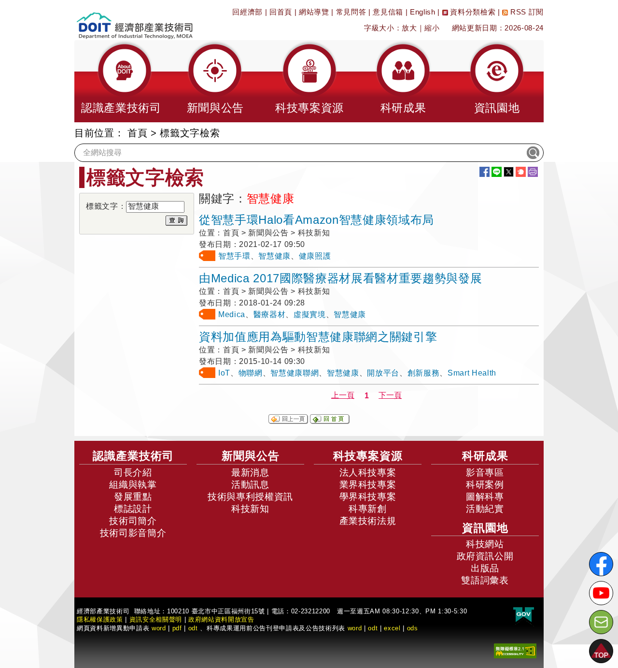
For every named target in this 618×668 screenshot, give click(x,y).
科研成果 (485, 456)
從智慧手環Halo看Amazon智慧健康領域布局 (316, 219)
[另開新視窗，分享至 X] (509, 172)
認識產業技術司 (133, 456)
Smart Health (472, 373)
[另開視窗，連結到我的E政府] (523, 615)
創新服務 (423, 373)
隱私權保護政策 (100, 619)
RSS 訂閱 (526, 12)
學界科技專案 (367, 497)
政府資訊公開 (485, 556)
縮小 (431, 28)
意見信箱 (388, 12)
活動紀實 (485, 509)
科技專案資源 (368, 456)
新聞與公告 (251, 456)
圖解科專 (485, 497)
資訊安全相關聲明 (155, 619)
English (422, 12)
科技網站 (485, 544)
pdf (177, 628)
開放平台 (383, 373)
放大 (409, 28)
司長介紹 (133, 472)
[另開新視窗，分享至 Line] (497, 172)
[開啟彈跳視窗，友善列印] (533, 172)
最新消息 (250, 472)
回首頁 (280, 12)
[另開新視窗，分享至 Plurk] (521, 172)
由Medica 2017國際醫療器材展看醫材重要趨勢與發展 (340, 278)
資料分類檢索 (472, 12)
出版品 (485, 568)
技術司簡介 (132, 521)
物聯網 (251, 373)
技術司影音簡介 (133, 533)
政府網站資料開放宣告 (221, 619)
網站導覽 (314, 12)
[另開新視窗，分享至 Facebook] (484, 172)
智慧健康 (274, 256)
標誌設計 (133, 509)
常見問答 (351, 12)
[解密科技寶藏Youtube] (601, 593)
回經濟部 (247, 12)
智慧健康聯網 (294, 373)
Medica (231, 314)
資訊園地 (485, 528)
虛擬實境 (310, 314)
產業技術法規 (367, 521)
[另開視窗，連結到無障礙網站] (515, 650)
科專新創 (368, 509)
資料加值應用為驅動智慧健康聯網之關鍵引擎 (318, 336)
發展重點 (133, 497)
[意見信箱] (601, 622)
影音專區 (485, 472)
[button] (121, 81)
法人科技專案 (367, 472)
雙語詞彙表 (484, 580)
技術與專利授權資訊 (250, 497)
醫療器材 (269, 314)
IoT (224, 373)
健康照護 (315, 256)
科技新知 (250, 509)
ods (412, 628)
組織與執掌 (132, 484)
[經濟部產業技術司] (134, 19)
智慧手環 (234, 256)
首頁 (137, 133)
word (355, 628)
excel (392, 628)
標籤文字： (106, 206)
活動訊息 (250, 484)
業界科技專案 (367, 484)
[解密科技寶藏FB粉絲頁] (601, 564)
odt (193, 628)
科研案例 (485, 484)
